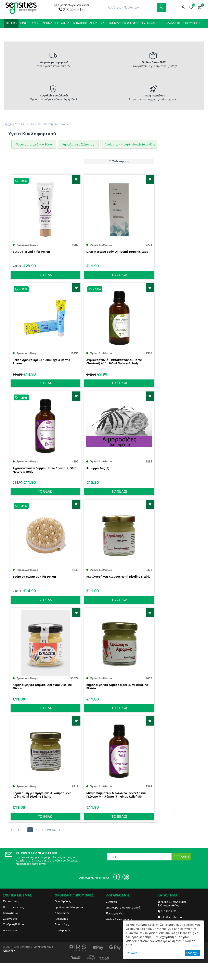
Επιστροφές (62, 930)
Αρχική (9, 124)
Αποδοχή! (192, 953)
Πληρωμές (61, 918)
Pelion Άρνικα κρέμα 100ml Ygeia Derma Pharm (41, 361)
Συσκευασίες (151, 23)
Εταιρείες (33, 32)
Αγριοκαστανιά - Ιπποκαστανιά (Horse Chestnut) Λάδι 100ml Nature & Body (114, 361)
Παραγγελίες (115, 913)
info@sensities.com (172, 917)
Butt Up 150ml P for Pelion (31, 252)
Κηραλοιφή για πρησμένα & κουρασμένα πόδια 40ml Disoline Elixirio (42, 794)
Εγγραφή (181, 857)
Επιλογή (131, 953)
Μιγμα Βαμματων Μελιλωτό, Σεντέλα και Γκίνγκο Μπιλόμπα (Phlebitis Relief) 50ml (116, 794)
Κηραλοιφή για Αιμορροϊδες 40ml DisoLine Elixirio (117, 686)
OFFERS (11, 23)
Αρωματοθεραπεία (55, 23)
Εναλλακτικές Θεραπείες (182, 23)
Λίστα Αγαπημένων (119, 919)
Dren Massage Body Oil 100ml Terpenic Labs (117, 252)
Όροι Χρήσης (63, 901)
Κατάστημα (10, 913)
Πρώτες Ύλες (29, 23)
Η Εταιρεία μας (13, 907)
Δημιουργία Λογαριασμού (123, 907)
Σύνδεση (111, 902)
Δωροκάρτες (11, 930)
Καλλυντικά (14, 32)
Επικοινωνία (11, 901)
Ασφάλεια (62, 913)
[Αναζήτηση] (161, 7)
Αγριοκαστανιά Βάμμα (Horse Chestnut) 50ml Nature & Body (45, 470)
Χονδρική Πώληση (14, 924)
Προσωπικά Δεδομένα (69, 907)
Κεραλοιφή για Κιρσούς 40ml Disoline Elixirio (118, 576)
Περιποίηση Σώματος (51, 124)
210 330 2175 (168, 911)
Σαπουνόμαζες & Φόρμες (119, 23)
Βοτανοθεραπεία (85, 23)
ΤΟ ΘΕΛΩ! (45, 275)
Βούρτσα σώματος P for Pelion (34, 576)
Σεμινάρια (10, 918)
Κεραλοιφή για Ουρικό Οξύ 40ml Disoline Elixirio (42, 686)
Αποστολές (62, 924)
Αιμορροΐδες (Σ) (97, 468)
